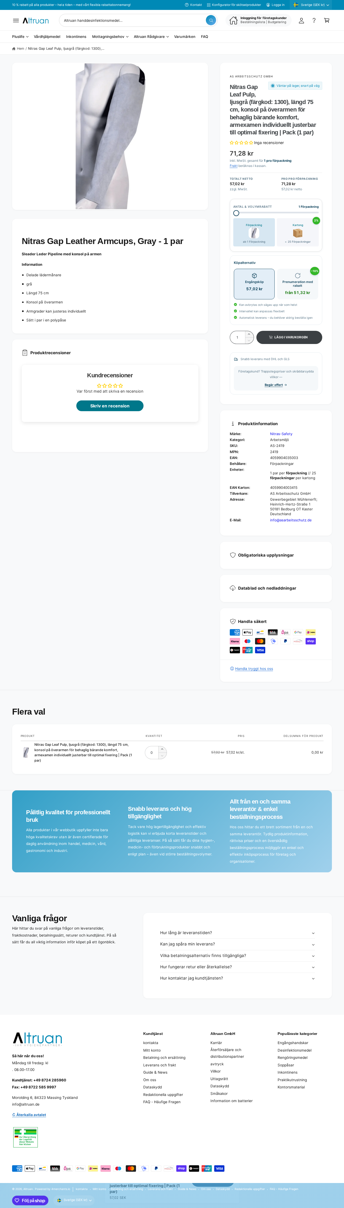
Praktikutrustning (292, 1080)
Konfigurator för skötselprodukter (236, 5)
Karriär (216, 1043)
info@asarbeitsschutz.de (291, 520)
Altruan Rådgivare (149, 37)
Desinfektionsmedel (294, 1050)
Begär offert (274, 385)
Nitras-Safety (281, 434)
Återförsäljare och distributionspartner (227, 1053)
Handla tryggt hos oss (254, 668)
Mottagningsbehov (108, 37)
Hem (20, 48)
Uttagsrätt (219, 1079)
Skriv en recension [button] (110, 405)
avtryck (217, 1064)
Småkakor (219, 1093)
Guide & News (155, 1072)
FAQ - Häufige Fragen (162, 1102)
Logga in (278, 5)
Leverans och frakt (159, 1065)
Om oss (149, 1080)
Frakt (234, 166)
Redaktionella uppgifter (163, 1094)
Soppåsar (286, 1065)
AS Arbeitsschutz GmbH (251, 76)
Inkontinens (288, 1072)
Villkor (215, 1071)
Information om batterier (231, 1101)
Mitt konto (152, 1050)
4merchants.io (60, 1189)
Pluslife (18, 37)
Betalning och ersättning (164, 1057)
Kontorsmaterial (291, 1087)
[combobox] (138, 20)
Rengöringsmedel (292, 1057)
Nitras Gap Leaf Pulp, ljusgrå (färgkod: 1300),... (66, 48)
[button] (16, 20)
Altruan (28, 1189)
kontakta (150, 1043)
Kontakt (196, 5)
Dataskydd (152, 1087)
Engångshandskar (293, 1043)
